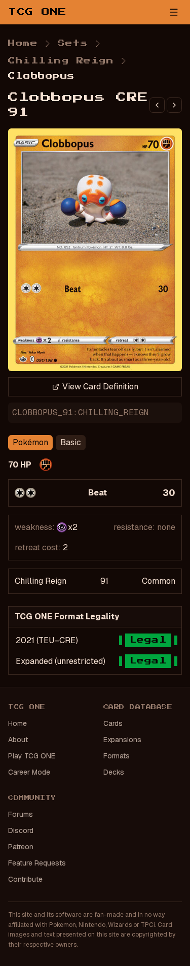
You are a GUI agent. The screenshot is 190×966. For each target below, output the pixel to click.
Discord (20, 830)
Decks (113, 772)
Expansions (122, 739)
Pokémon (30, 442)
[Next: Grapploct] (174, 105)
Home (22, 43)
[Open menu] (174, 12)
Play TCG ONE (31, 755)
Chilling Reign (60, 60)
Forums (20, 814)
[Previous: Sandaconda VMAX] (157, 105)
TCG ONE (37, 12)
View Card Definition (100, 386)
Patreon (20, 846)
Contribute (25, 879)
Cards (113, 723)
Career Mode (29, 772)
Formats (116, 755)
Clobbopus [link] (41, 76)
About (18, 739)
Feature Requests (37, 863)
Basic (70, 442)
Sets (73, 43)
